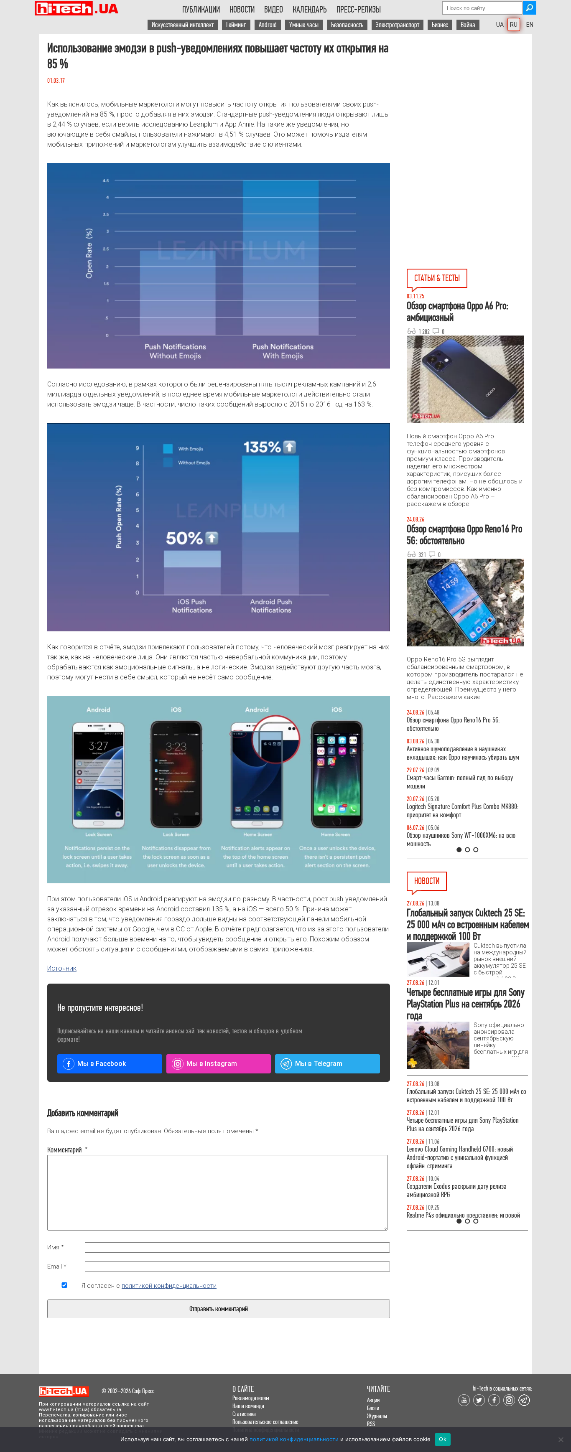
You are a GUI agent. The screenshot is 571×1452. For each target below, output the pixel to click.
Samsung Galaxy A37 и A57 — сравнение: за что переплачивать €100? (466, 839)
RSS (371, 1424)
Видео (273, 9)
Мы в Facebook (101, 1064)
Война (468, 24)
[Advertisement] (469, 92)
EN (529, 24)
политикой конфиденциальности (169, 1285)
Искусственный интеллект (183, 24)
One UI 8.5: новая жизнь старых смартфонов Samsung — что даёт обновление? (460, 753)
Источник (61, 968)
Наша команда (248, 1406)
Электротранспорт (397, 24)
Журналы (377, 1416)
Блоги (373, 1408)
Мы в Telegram (318, 1064)
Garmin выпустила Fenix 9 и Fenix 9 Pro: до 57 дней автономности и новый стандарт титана (462, 1153)
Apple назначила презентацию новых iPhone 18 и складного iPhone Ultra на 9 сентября (466, 1095)
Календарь (310, 9)
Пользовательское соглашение (265, 1422)
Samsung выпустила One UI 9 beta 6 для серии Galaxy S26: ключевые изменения (463, 1182)
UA (500, 24)
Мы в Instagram (211, 1064)
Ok (442, 1439)
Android (268, 24)
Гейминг (236, 24)
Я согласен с (149, 1285)
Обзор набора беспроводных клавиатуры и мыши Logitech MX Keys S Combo (459, 724)
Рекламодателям (250, 1398)
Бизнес (440, 24)
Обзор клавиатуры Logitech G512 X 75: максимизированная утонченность (453, 782)
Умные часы (304, 24)
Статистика (244, 1414)
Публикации (201, 9)
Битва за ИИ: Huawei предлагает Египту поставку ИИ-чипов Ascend (466, 1124)
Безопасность (347, 24)
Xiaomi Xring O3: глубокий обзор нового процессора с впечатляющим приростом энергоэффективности (456, 1215)
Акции (373, 1400)
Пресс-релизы (358, 9)
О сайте (243, 1389)
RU (513, 24)
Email (56, 1266)
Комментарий (64, 1149)
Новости (242, 9)
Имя (55, 1247)
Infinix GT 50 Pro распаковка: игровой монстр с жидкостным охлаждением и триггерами (464, 810)
